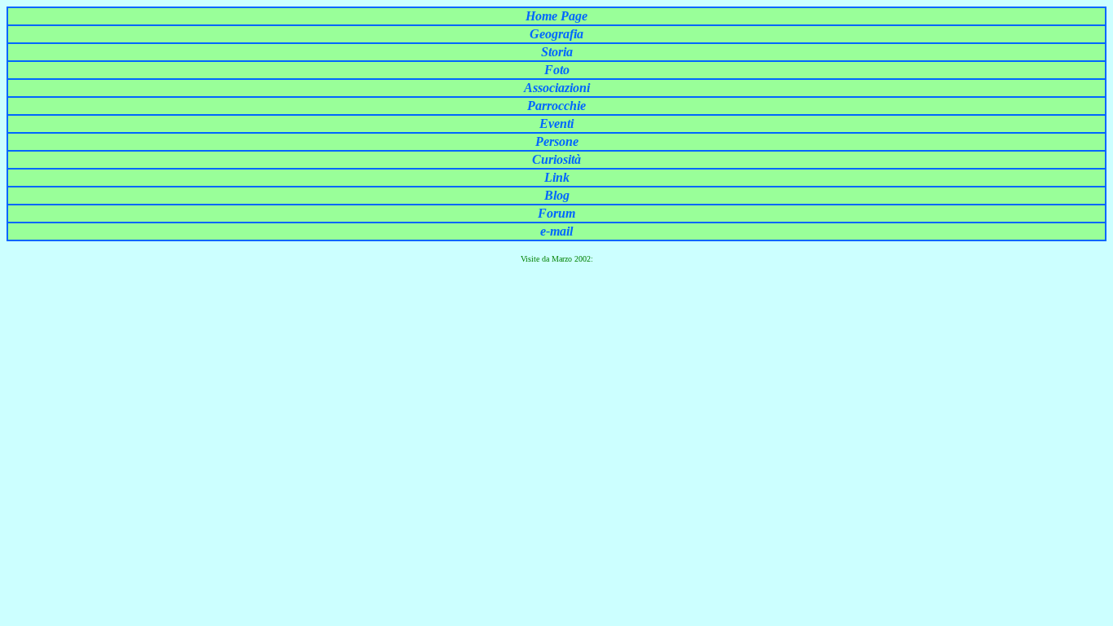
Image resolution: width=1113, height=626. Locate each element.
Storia (557, 52)
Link (557, 177)
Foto (557, 70)
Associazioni (557, 88)
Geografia (556, 34)
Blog (557, 195)
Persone (556, 141)
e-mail (556, 231)
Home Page (556, 16)
